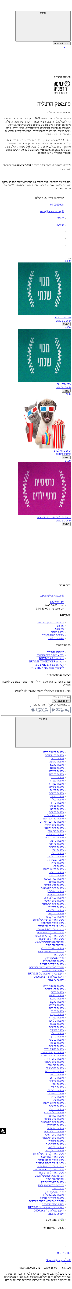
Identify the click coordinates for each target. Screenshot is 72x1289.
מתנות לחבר (57, 777)
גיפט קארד (58, 954)
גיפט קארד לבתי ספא (52, 922)
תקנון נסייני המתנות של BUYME (46, 973)
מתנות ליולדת (56, 770)
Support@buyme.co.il (58, 1260)
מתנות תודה (57, 853)
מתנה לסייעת (57, 796)
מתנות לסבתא (56, 805)
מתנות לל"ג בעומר (54, 884)
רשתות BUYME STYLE (49, 664)
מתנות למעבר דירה (53, 752)
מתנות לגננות (57, 789)
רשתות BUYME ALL (51, 658)
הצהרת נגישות (56, 638)
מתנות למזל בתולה (54, 897)
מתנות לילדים (56, 786)
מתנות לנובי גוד (56, 913)
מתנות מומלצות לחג (53, 960)
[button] (66, 6)
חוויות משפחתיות (54, 957)
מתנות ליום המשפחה (53, 903)
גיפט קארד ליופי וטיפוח (51, 938)
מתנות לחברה (56, 774)
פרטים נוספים (63, 320)
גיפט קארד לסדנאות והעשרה (48, 935)
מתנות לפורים (56, 881)
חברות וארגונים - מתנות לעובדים (46, 967)
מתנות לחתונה (56, 843)
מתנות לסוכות (56, 872)
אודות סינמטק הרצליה (59, 112)
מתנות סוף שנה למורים (51, 821)
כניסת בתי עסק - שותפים (50, 622)
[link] (32, 1235)
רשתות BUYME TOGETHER (46, 661)
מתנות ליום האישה (54, 900)
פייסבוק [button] (60, 224)
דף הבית (66, 46)
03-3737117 (64, 1252)
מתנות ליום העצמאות (52, 888)
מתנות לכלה (57, 799)
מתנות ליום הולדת (54, 824)
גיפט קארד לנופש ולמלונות (50, 929)
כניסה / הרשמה (61, 43)
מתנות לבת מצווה (54, 837)
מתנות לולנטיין (56, 907)
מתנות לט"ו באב (55, 910)
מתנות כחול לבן (55, 891)
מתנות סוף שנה (56, 831)
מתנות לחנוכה (56, 875)
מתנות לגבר (57, 758)
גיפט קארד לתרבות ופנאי (50, 932)
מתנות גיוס (58, 850)
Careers (59, 628)
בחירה (66, 324)
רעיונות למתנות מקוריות (51, 951)
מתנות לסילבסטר (54, 916)
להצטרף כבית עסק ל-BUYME (47, 667)
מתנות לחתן (57, 802)
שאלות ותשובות (55, 651)
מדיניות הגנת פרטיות (53, 635)
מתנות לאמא (57, 764)
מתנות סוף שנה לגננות (52, 818)
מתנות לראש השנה (53, 869)
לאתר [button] (60, 217)
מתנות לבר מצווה (55, 834)
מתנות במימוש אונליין (52, 948)
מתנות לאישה (56, 761)
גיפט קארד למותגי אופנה (51, 926)
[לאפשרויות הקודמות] (36, 539)
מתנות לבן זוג (57, 780)
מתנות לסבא (57, 808)
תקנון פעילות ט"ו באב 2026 (49, 976)
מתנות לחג (58, 865)
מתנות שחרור (56, 846)
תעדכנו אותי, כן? (61, 701)
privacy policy (56, 979)
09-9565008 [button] (57, 204)
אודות (60, 625)
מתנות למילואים (55, 856)
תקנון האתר (57, 631)
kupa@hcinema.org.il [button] (52, 211)
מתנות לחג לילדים (54, 755)
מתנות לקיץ (57, 862)
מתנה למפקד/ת (56, 859)
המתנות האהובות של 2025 (49, 941)
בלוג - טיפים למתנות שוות (50, 655)
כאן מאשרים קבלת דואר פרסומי (52, 704)
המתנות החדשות (55, 945)
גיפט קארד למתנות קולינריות (48, 919)
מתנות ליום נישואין (54, 827)
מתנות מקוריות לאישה (52, 964)
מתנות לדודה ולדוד (54, 815)
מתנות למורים (56, 793)
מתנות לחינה (57, 840)
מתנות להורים (56, 812)
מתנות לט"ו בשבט (54, 878)
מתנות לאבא (57, 767)
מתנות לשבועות (55, 894)
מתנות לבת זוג (56, 783)
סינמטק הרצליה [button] (62, 76)
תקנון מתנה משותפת (53, 970)
